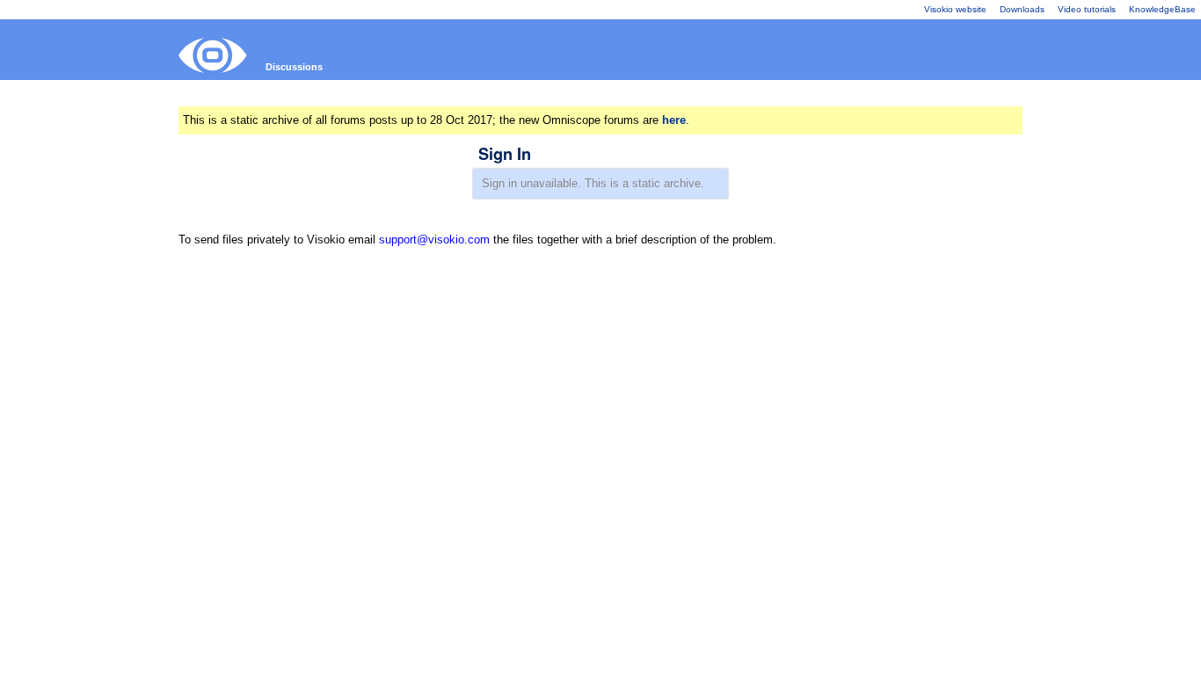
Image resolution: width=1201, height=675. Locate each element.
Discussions (294, 67)
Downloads (1022, 9)
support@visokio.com (434, 239)
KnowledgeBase (1162, 9)
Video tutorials (1087, 9)
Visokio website (955, 9)
